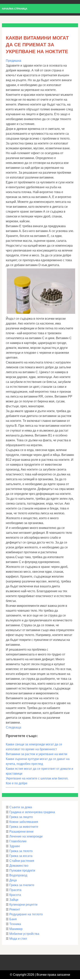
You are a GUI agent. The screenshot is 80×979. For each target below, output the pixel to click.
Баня (13, 919)
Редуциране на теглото (26, 914)
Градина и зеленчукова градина (32, 812)
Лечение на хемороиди (26, 836)
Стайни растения (21, 860)
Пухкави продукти (22, 870)
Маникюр (16, 929)
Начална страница (14, 8)
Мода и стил (18, 938)
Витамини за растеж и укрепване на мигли (36, 754)
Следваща (13, 727)
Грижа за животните (23, 826)
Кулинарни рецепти (23, 904)
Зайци (13, 899)
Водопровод (18, 875)
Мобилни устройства (24, 933)
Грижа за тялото (21, 851)
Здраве (14, 846)
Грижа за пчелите (21, 885)
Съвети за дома (20, 807)
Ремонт (14, 909)
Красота (15, 894)
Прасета (15, 890)
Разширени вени (21, 831)
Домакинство (18, 865)
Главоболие (18, 841)
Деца (13, 880)
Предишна (13, 60)
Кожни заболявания (23, 821)
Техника (15, 924)
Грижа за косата (20, 856)
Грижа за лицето (21, 817)
